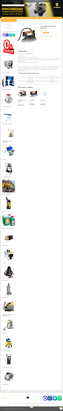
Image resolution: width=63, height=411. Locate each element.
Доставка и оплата (11, 17)
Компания (36, 17)
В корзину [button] (21, 105)
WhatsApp (6, 32)
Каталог (9, 403)
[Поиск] (25, 5)
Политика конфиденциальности (31, 405)
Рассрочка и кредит (29, 17)
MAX (8, 31)
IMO (10, 31)
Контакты (47, 17)
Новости (41, 17)
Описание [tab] (21, 47)
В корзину (46, 32)
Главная (4, 17)
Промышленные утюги (23, 20)
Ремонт (17, 17)
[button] (37, 27)
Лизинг (21, 17)
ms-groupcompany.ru (5, 1)
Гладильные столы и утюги (27, 23)
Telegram (13, 31)
